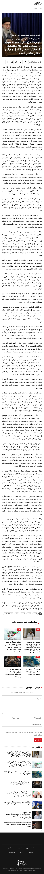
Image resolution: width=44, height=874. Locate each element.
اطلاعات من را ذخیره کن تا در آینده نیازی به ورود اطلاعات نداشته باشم (24, 733)
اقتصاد (29, 614)
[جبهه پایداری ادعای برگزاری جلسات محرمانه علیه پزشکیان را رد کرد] (12, 661)
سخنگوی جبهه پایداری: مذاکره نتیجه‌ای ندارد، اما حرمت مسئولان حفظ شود (17, 803)
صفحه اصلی (31, 848)
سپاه (17, 614)
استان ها (9, 848)
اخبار (38, 629)
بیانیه (31, 852)
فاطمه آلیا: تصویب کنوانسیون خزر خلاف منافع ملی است (17, 773)
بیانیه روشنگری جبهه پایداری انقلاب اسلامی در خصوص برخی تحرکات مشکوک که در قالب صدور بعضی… (19, 764)
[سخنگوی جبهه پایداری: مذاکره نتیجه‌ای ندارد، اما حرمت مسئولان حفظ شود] (37, 805)
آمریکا (35, 614)
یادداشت (11, 852)
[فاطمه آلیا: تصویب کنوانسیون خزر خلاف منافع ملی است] (31, 661)
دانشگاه (23, 614)
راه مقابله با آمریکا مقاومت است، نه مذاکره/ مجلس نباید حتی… (19, 795)
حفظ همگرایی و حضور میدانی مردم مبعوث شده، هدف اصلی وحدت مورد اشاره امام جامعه (18, 815)
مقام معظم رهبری (8, 614)
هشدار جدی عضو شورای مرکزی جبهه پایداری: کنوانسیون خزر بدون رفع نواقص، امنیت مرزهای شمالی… (18, 754)
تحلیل (22, 852)
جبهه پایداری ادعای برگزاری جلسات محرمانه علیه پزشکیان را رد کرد (19, 783)
